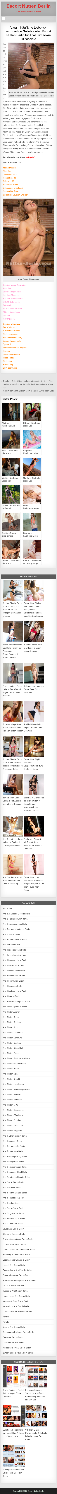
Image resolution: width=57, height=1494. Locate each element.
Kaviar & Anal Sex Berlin (13, 1286)
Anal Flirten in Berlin (11, 945)
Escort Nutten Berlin (29, 6)
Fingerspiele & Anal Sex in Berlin (17, 1270)
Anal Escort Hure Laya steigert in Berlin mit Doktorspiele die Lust (12, 842)
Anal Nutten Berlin (11, 1017)
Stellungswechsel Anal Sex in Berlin (18, 1332)
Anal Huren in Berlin (11, 996)
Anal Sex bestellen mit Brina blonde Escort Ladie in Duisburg (12, 880)
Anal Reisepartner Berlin (13, 1162)
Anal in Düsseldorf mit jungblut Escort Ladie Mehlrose (33, 727)
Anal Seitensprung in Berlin (14, 1167)
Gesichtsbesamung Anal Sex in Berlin (19, 1280)
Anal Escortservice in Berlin (15, 939)
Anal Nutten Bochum (12, 1022)
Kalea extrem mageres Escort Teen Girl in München (34, 689)
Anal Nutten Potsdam (12, 1120)
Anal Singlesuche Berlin (13, 1213)
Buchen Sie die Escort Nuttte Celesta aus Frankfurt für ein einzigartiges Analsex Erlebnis (12, 609)
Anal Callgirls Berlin (11, 934)
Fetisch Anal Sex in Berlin (14, 1265)
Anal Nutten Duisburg (12, 1043)
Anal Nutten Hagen (11, 1068)
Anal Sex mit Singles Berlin (15, 1193)
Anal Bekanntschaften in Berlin (16, 929)
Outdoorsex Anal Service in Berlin (17, 1311)
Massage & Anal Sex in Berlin (16, 1301)
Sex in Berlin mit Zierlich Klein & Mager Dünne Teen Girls (13, 1393)
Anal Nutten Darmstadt (13, 1032)
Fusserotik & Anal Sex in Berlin (16, 1275)
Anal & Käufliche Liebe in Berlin (16, 914)
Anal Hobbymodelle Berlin (14, 976)
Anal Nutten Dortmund (12, 1038)
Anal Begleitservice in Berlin (15, 924)
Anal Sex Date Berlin (12, 1187)
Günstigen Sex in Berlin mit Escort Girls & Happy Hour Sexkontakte (14, 1433)
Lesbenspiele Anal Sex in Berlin (16, 1296)
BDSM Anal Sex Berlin (12, 1224)
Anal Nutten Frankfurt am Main (16, 1058)
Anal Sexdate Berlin (11, 1203)
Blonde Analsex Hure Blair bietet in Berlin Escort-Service (33, 648)
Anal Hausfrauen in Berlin (14, 965)
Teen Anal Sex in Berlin (13, 1337)
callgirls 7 (30, 157)
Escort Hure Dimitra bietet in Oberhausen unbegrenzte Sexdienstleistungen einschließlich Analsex (33, 609)
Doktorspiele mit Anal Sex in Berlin (18, 1239)
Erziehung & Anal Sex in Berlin (16, 1255)
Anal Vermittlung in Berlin (14, 1218)
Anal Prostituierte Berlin (13, 1151)
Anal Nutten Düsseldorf (13, 1048)
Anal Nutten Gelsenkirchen (14, 1063)
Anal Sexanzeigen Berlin (13, 1198)
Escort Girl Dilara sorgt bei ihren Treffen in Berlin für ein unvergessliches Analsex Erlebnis (34, 804)
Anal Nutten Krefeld (11, 1079)
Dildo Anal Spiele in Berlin (14, 1234)
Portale (6, 1322)
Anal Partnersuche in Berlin (15, 1136)
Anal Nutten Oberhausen (13, 1110)
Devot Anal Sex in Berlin (13, 1229)
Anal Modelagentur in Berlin (15, 1007)
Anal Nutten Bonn (10, 1027)
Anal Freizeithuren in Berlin (14, 950)
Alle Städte (7, 908)
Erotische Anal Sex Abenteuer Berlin (19, 1249)
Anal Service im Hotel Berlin (15, 1172)
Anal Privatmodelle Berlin (14, 1146)
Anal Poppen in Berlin (12, 1141)
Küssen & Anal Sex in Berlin (15, 1291)
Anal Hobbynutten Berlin (13, 981)
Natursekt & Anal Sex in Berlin (16, 1306)
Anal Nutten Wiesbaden (13, 1125)
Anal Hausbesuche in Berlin (15, 960)
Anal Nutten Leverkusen (13, 1084)
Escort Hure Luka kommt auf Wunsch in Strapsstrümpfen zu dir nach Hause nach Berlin (34, 883)
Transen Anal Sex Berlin (13, 1342)
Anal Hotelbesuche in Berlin (15, 991)
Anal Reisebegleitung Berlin (15, 1156)
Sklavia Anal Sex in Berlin (14, 1327)
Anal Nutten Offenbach (13, 1115)
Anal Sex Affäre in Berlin (13, 1182)
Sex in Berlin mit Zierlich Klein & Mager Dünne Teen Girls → (29, 391)
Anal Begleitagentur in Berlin (15, 919)
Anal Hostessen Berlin (12, 986)
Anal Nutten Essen (11, 1053)
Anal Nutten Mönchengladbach (16, 1089)
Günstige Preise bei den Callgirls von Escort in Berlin (13, 1472)
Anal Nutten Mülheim (12, 1094)
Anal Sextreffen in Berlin (13, 1208)
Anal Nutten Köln (10, 1074)
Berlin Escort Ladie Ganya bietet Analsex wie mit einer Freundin (12, 801)
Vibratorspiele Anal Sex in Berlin (17, 1348)
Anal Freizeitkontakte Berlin (15, 955)
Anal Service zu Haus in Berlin (16, 1177)
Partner (6, 1317)
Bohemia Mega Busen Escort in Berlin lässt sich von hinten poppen (13, 727)
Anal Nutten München (12, 1100)
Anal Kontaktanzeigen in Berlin (16, 1001)
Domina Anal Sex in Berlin (14, 1244)
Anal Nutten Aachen (11, 1012)
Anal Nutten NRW (10, 1105)
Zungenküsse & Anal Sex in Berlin (18, 1353)
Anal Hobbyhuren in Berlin (14, 970)
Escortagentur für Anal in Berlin (16, 1260)
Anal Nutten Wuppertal (12, 1131)
